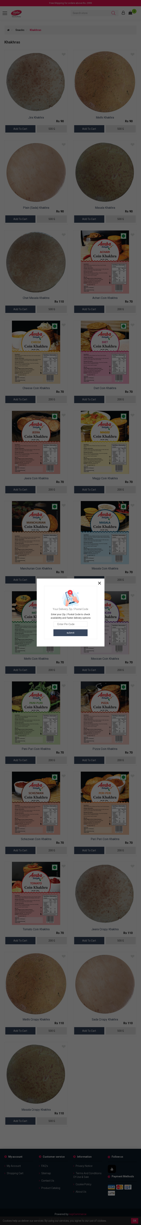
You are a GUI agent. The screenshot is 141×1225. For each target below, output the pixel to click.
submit (71, 632)
